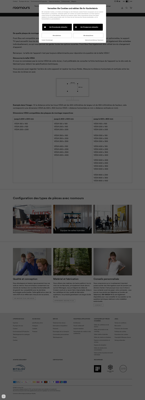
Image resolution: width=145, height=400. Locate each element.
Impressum (100, 40)
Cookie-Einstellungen (47, 40)
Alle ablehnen (57, 35)
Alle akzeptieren (88, 35)
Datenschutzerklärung (91, 40)
